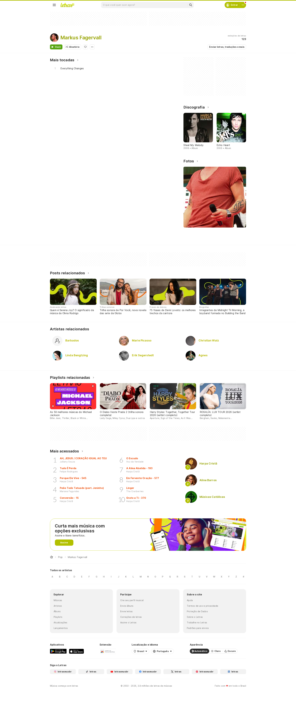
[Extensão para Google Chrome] (108, 651)
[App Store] (76, 651)
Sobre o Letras (195, 617)
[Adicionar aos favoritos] (85, 46)
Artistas (58, 605)
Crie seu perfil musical (132, 600)
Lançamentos (61, 628)
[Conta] (243, 5)
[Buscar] (190, 5)
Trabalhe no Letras (197, 622)
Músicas (58, 600)
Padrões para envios (198, 628)
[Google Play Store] (58, 651)
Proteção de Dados (197, 611)
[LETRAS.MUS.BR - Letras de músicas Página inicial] (67, 5)
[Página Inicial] (51, 557)
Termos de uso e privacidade (202, 605)
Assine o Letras (128, 622)
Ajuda (190, 600)
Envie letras (126, 611)
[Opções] (92, 46)
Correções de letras (131, 617)
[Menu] (54, 5)
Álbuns (57, 611)
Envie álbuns (127, 605)
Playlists (58, 617)
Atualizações (60, 622)
